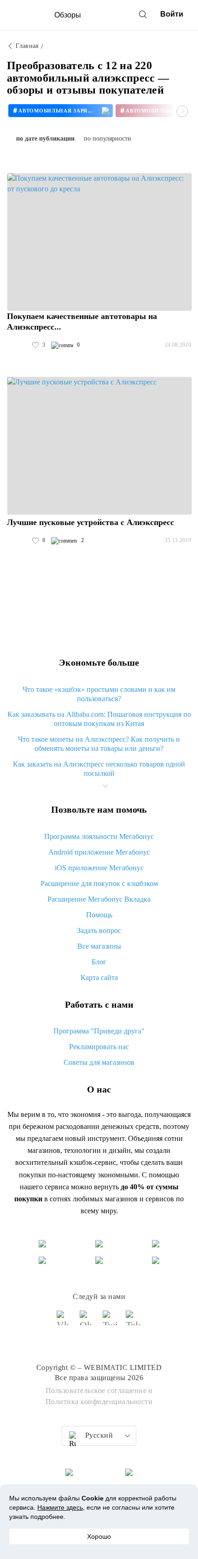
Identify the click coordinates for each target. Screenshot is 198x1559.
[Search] (142, 14)
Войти (171, 14)
